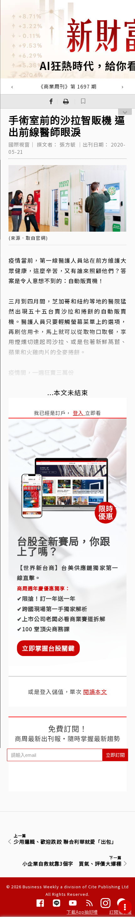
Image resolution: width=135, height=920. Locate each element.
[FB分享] (51, 101)
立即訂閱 (115, 754)
